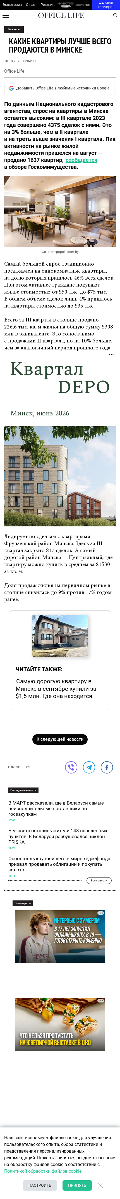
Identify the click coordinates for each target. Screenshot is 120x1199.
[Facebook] (106, 767)
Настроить (39, 1185)
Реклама (48, 5)
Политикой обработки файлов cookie (42, 1171)
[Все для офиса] (83, 5)
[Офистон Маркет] (66, 5)
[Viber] (71, 767)
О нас (30, 5)
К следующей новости (60, 739)
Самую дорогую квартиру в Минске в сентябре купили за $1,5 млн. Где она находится (56, 688)
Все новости (99, 880)
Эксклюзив (12, 5)
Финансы (14, 29)
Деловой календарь (106, 5)
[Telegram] (89, 767)
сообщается (81, 160)
